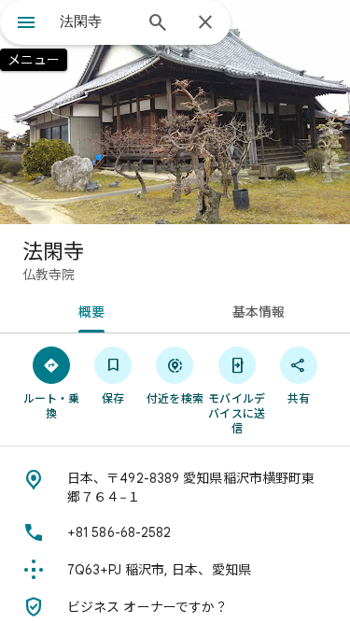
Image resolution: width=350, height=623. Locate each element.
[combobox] (96, 21)
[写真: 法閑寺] (175, 112)
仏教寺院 (48, 274)
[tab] (88, 310)
